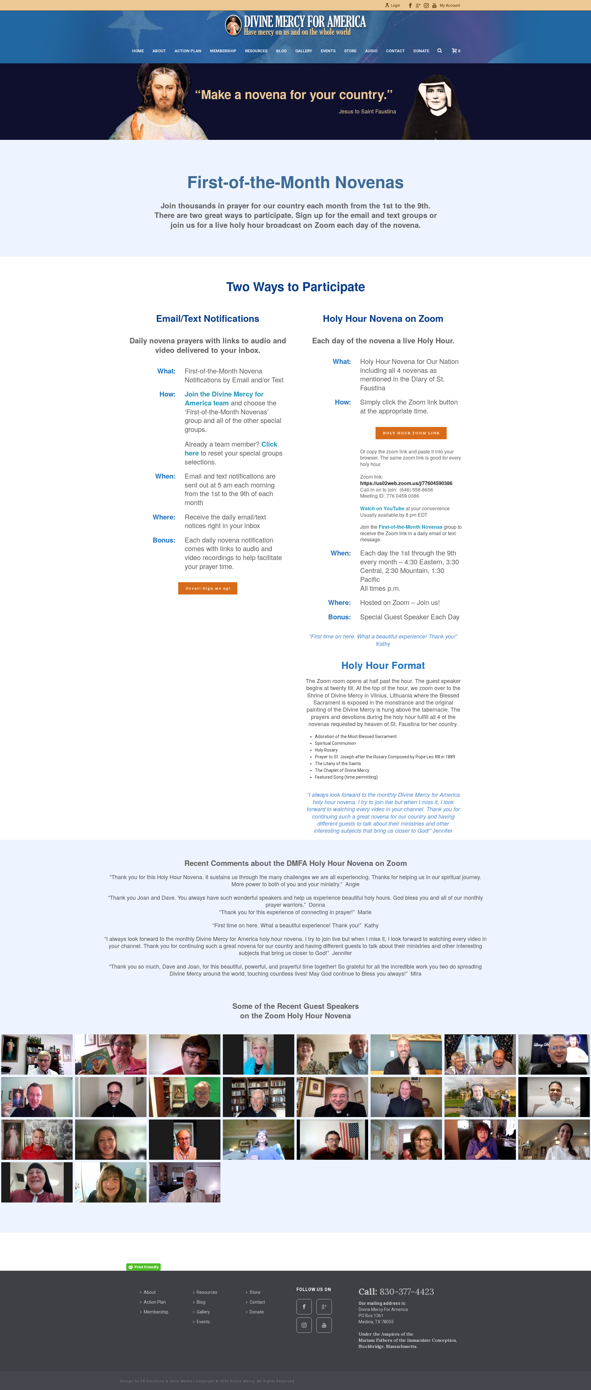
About (159, 51)
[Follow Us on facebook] (304, 1306)
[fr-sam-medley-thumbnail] (480, 1097)
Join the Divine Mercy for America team (224, 398)
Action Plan (188, 51)
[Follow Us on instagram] (304, 1325)
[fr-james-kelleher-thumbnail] (184, 1097)
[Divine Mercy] (295, 24)
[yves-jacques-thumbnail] (184, 1182)
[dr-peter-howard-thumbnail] (406, 1054)
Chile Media (181, 1381)
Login (395, 5)
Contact (395, 51)
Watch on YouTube (382, 508)
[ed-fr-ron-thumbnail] (480, 1054)
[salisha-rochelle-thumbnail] (554, 1140)
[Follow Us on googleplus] (324, 1306)
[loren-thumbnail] (332, 1140)
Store (350, 51)
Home (138, 51)
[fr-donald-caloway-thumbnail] (111, 1097)
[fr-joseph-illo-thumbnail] (258, 1097)
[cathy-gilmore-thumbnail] (111, 1054)
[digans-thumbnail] (332, 1054)
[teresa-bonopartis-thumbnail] (111, 1182)
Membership (223, 51)
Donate (421, 51)
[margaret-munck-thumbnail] (406, 1140)
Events (328, 51)
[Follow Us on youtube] (324, 1325)
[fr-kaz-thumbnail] (332, 1097)
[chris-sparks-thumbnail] (184, 1054)
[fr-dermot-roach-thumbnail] (37, 1097)
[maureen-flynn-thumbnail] (480, 1140)
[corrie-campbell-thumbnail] (258, 1054)
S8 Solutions (152, 1381)
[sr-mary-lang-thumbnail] (37, 1182)
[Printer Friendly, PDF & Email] (143, 1266)
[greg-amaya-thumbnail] (37, 1140)
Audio (371, 51)
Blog (281, 51)
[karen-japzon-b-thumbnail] (111, 1140)
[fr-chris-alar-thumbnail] (554, 1054)
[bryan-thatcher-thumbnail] (37, 1054)
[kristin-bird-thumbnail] (258, 1140)
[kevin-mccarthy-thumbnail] (184, 1140)
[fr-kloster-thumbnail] (406, 1097)
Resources (256, 51)
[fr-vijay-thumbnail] (554, 1097)
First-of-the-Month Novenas (411, 526)
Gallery (303, 51)
